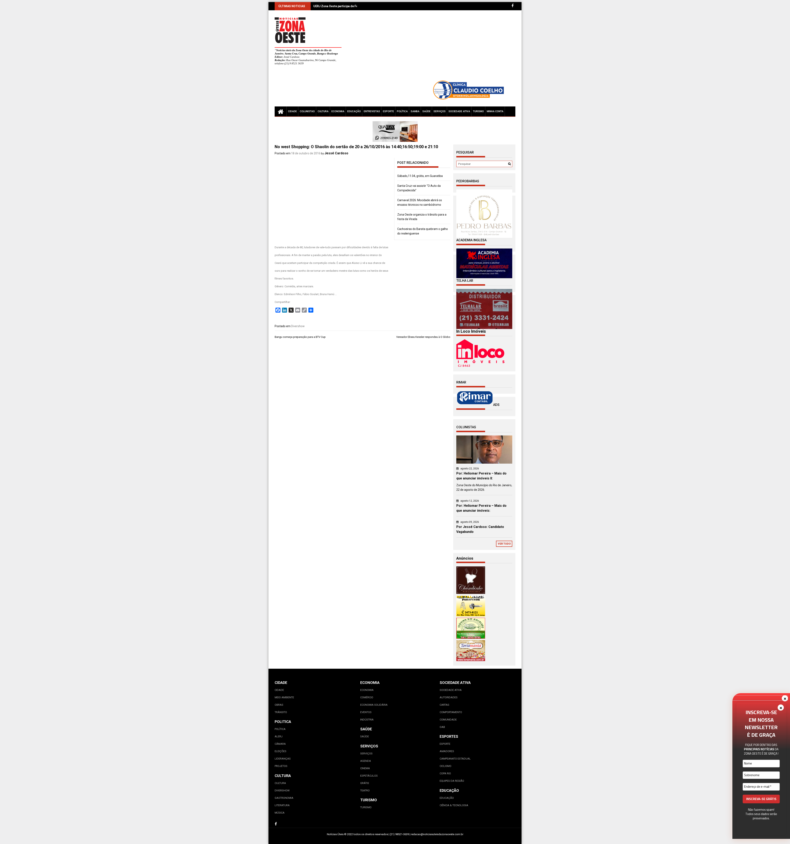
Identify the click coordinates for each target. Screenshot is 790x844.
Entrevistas (372, 111)
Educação (354, 111)
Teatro (365, 790)
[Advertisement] (433, 47)
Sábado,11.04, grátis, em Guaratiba (420, 176)
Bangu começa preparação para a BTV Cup (300, 336)
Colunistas (307, 111)
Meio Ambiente (284, 697)
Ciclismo (445, 766)
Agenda (365, 760)
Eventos (366, 712)
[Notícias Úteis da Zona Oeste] (281, 111)
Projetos (281, 766)
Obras (279, 704)
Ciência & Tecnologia (454, 805)
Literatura (282, 805)
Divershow (298, 326)
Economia (337, 111)
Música (280, 812)
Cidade (292, 111)
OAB (442, 727)
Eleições (280, 751)
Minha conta (495, 111)
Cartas (444, 704)
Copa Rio (445, 773)
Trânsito (281, 712)
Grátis (364, 783)
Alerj (278, 736)
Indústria (367, 719)
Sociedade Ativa (459, 111)
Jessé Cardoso (336, 153)
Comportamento (451, 712)
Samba (415, 111)
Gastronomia (284, 797)
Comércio (366, 697)
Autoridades (449, 697)
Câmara (280, 743)
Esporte (388, 111)
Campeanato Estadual (455, 758)
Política (402, 111)
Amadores (447, 751)
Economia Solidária (374, 704)
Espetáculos (369, 775)
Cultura (323, 111)
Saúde (426, 111)
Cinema (365, 768)
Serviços (439, 111)
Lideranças (283, 758)
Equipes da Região (452, 780)
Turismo (478, 111)
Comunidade (448, 719)
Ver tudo (504, 543)
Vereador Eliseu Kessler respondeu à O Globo (423, 336)
